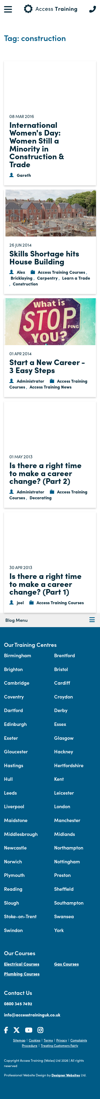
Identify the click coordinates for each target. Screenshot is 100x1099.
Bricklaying (22, 278)
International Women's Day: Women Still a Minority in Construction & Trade (36, 144)
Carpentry (47, 278)
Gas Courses (66, 964)
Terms (48, 1040)
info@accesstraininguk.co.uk (32, 1015)
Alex (21, 272)
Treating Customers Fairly (59, 1045)
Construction (25, 284)
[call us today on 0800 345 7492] (92, 9)
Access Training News (50, 387)
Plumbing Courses (21, 974)
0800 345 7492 (18, 1003)
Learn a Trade (76, 278)
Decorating (41, 497)
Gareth (24, 175)
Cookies (34, 1040)
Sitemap (19, 1040)
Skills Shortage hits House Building (44, 257)
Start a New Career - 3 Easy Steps (47, 365)
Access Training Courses (61, 272)
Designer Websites (65, 1075)
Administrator (30, 381)
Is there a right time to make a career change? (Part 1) (45, 583)
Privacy (61, 1040)
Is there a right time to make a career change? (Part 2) (45, 472)
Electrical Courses (21, 964)
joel (20, 602)
